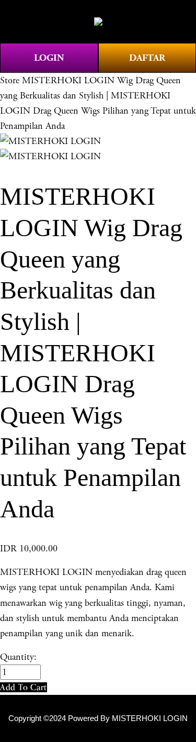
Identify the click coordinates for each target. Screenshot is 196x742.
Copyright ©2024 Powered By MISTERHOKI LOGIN (98, 718)
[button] (23, 687)
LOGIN (49, 57)
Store (9, 80)
